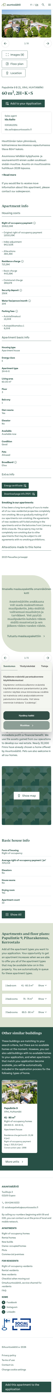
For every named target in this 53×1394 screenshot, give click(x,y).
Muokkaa (25, 725)
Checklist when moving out (16, 1278)
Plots (4, 1250)
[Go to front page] (11, 4)
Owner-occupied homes (14, 1246)
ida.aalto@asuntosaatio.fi (18, 129)
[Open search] (43, 5)
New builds (7, 1242)
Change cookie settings (14, 1369)
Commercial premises (13, 1254)
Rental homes (9, 1237)
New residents (9, 1274)
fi (31, 5)
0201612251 (11, 125)
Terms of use (8, 1360)
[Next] (47, 43)
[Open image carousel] (26, 23)
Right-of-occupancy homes (16, 1233)
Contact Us (8, 1365)
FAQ (4, 1290)
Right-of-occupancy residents (17, 1266)
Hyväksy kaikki (26, 715)
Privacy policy (9, 1355)
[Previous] (5, 43)
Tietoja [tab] (44, 666)
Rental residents (10, 1270)
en (36, 5)
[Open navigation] (49, 5)
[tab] (15, 55)
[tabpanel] (26, 23)
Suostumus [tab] (9, 666)
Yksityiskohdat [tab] (27, 666)
